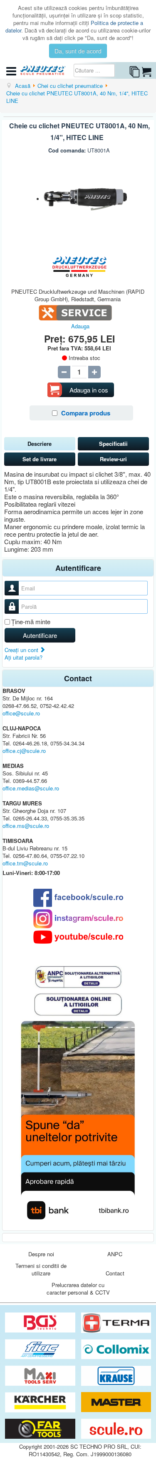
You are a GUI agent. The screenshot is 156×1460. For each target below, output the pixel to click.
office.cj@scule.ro (24, 751)
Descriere (39, 444)
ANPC (114, 1254)
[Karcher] (41, 1402)
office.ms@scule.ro (25, 826)
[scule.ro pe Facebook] (78, 897)
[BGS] (41, 1323)
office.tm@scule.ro (25, 863)
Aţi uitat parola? (23, 657)
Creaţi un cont (22, 650)
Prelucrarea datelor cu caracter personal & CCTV (78, 1288)
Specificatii (113, 444)
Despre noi (41, 1254)
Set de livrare (39, 459)
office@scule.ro (21, 713)
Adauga (80, 326)
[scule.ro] (116, 1429)
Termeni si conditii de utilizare (41, 1269)
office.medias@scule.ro (30, 788)
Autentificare (40, 635)
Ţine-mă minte (30, 622)
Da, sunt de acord (78, 51)
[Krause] (116, 1376)
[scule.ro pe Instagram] (78, 918)
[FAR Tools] (41, 1429)
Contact (115, 1273)
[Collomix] (116, 1349)
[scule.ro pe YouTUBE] (78, 937)
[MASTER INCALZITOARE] (116, 1402)
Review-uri (113, 459)
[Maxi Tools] (41, 1376)
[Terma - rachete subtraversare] (116, 1323)
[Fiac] (41, 1349)
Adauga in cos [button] (88, 389)
